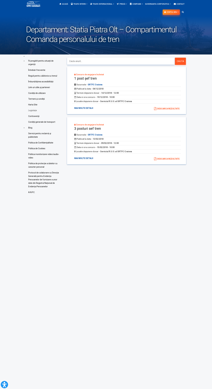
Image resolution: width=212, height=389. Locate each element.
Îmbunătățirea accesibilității (40, 81)
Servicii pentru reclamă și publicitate (39, 135)
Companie (137, 4)
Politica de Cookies (36, 148)
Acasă (65, 4)
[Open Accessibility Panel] (4, 384)
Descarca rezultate (168, 109)
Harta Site (32, 104)
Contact (180, 4)
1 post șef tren (85, 78)
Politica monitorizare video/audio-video (43, 156)
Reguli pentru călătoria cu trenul (42, 76)
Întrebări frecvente (36, 70)
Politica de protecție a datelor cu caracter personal (42, 165)
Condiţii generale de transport (41, 122)
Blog (30, 128)
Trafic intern (79, 4)
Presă (123, 4)
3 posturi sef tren (87, 129)
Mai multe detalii (83, 108)
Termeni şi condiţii (36, 99)
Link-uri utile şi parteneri (39, 87)
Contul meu (172, 12)
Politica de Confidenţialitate (40, 143)
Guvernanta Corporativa (157, 4)
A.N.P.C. (31, 192)
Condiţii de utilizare (37, 93)
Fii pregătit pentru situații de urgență (41, 62)
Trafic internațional (103, 4)
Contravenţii (33, 116)
